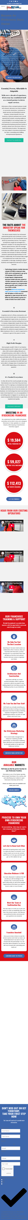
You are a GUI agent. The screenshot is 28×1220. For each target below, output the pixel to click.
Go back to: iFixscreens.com (14, 3)
